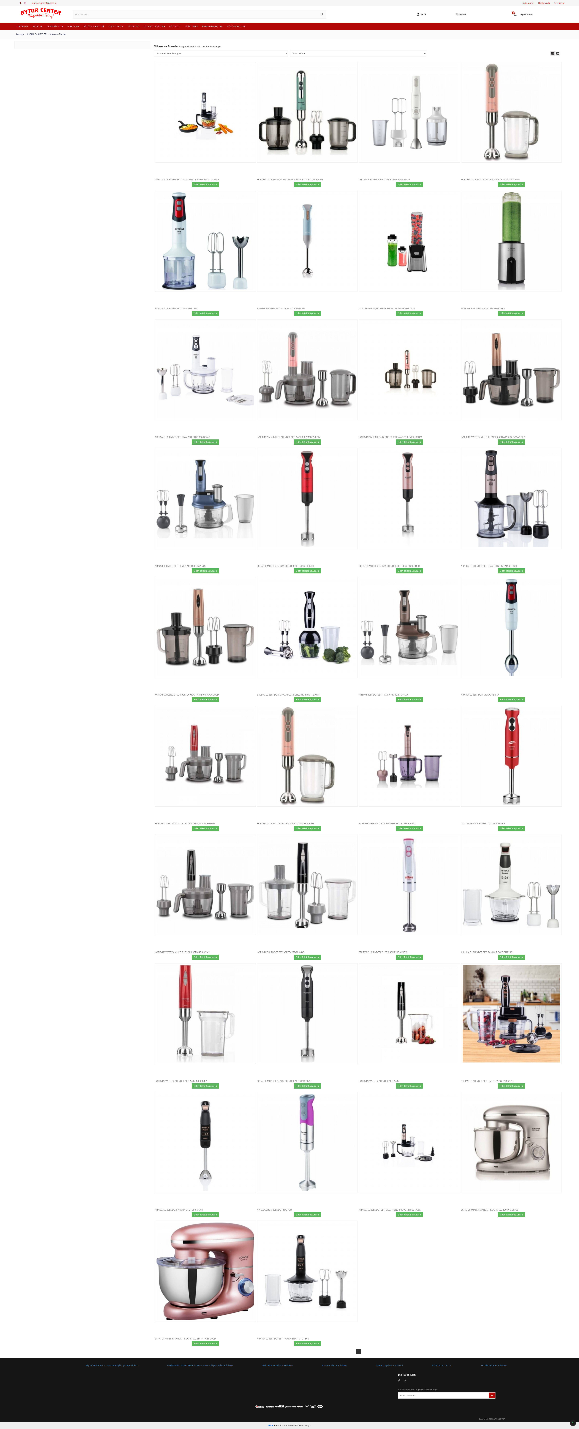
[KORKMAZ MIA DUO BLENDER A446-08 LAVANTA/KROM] (511, 112)
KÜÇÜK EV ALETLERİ (94, 26)
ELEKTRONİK (22, 26)
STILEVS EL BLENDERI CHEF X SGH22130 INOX (383, 952)
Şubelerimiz (528, 3)
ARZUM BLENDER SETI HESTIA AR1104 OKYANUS (180, 566)
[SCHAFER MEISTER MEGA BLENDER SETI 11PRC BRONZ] (409, 756)
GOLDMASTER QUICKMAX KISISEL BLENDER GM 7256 (387, 308)
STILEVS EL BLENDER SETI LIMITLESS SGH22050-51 (487, 1081)
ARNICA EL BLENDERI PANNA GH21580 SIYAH (179, 1210)
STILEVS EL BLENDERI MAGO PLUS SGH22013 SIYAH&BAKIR (288, 695)
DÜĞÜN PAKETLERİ (236, 26)
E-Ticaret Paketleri (288, 1425)
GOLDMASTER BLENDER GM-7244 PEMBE (483, 823)
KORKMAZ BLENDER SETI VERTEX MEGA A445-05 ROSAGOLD (187, 695)
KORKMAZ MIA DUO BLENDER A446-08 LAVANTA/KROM (490, 179)
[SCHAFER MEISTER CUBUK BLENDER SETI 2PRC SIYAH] (307, 1013)
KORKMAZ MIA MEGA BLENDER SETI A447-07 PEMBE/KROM (390, 437)
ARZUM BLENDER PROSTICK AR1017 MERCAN (281, 308)
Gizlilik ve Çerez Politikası (494, 1365)
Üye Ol (423, 14)
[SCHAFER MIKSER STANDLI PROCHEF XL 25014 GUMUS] (511, 1142)
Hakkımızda (544, 3)
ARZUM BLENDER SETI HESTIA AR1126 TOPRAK (383, 695)
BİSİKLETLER (191, 26)
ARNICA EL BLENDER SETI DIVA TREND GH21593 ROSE (489, 566)
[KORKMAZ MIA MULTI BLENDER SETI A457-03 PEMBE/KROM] (307, 370)
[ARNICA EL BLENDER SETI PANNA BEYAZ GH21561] (511, 885)
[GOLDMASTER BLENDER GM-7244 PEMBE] (511, 756)
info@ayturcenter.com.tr (44, 3)
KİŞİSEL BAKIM (115, 26)
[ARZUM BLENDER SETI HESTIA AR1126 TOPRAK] (409, 627)
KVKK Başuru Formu (442, 1365)
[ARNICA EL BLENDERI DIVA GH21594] (511, 627)
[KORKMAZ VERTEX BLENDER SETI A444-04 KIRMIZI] (205, 1013)
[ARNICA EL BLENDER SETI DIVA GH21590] (205, 241)
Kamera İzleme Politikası (334, 1365)
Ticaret (273, 1425)
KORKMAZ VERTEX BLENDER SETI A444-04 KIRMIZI (181, 1081)
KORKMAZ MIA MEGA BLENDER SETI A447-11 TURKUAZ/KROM (290, 179)
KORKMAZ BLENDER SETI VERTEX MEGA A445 (281, 952)
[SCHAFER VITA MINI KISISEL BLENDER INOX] (511, 241)
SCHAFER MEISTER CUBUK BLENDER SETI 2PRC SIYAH (284, 1081)
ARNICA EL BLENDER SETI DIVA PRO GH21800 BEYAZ (182, 437)
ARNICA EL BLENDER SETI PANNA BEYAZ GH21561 (487, 952)
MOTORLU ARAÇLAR (212, 26)
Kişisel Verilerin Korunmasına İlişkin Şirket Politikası (112, 1365)
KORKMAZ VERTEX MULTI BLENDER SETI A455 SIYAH (182, 952)
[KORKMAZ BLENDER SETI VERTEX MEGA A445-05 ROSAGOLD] (205, 627)
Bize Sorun (559, 3)
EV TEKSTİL (175, 26)
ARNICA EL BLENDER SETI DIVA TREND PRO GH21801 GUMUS (187, 179)
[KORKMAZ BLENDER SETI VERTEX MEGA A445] (307, 885)
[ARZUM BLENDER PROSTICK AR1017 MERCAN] (307, 241)
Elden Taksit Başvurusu (205, 184)
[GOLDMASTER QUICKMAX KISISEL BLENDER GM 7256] (409, 241)
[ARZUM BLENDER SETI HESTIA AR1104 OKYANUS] (205, 498)
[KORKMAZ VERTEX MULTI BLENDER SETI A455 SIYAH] (205, 885)
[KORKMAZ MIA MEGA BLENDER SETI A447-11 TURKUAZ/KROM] (307, 112)
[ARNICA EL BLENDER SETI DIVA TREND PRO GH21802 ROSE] (409, 1142)
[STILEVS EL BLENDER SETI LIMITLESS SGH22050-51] (511, 1013)
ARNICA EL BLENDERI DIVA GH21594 (480, 695)
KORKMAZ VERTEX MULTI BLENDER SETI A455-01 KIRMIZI (185, 823)
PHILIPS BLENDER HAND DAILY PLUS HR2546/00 (384, 179)
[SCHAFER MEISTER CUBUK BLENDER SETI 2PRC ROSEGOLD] (409, 498)
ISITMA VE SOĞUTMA (154, 26)
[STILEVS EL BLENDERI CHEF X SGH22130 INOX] (409, 885)
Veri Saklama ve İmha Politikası (277, 1365)
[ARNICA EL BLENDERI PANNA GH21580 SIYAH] (205, 1142)
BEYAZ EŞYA (73, 26)
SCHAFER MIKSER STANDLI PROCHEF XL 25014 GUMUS (489, 1210)
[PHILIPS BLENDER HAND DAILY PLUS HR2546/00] (409, 112)
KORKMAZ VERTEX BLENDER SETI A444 (379, 1081)
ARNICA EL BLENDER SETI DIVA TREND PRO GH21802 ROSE (390, 1210)
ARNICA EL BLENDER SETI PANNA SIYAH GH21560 (283, 1339)
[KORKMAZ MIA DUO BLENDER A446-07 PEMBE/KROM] (307, 756)
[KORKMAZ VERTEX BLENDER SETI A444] (409, 1013)
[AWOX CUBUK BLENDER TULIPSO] (307, 1142)
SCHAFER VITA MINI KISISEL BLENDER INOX (483, 308)
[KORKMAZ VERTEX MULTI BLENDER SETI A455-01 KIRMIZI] (205, 756)
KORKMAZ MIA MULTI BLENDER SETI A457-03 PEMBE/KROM (288, 437)
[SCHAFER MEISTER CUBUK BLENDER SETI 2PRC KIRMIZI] (307, 498)
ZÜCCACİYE (133, 26)
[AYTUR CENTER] (41, 14)
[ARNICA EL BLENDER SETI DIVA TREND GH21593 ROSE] (511, 498)
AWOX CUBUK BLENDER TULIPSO (274, 1210)
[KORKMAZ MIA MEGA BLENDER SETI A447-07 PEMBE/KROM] (409, 370)
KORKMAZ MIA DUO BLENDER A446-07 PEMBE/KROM (285, 823)
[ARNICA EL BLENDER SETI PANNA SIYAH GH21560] (307, 1271)
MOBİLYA (37, 26)
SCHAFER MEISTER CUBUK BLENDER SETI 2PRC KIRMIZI (285, 566)
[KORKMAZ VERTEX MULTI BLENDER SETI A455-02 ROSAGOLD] (511, 370)
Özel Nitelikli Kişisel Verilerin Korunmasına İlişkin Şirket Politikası (200, 1365)
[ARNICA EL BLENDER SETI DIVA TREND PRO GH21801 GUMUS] (205, 112)
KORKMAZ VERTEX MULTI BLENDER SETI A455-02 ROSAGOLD (493, 437)
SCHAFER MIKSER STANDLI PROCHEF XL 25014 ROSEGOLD (185, 1339)
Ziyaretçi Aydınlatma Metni (389, 1365)
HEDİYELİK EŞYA (55, 26)
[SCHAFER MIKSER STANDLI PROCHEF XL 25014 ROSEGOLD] (205, 1271)
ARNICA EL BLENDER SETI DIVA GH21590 (176, 308)
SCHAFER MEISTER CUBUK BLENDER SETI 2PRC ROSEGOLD (389, 566)
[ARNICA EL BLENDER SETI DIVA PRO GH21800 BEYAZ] (205, 370)
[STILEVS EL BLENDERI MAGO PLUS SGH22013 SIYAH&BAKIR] (307, 627)
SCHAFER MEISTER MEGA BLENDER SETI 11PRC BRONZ (387, 823)
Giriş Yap (462, 14)
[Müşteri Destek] (573, 1423)
